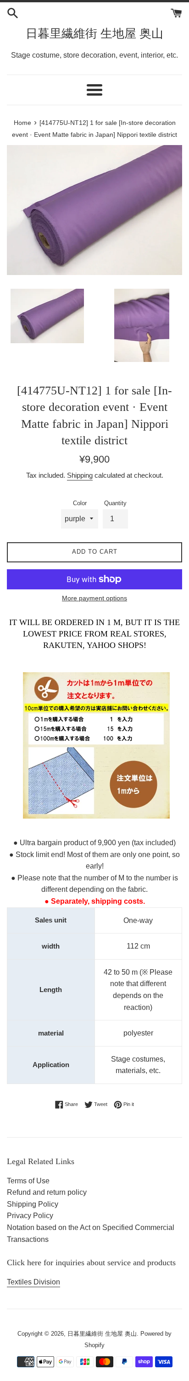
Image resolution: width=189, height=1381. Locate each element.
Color (80, 503)
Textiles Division (33, 1282)
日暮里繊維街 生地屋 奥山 (94, 33)
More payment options (94, 598)
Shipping (80, 475)
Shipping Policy (32, 1204)
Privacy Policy (30, 1215)
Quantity (115, 503)
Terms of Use (28, 1181)
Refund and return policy (47, 1192)
